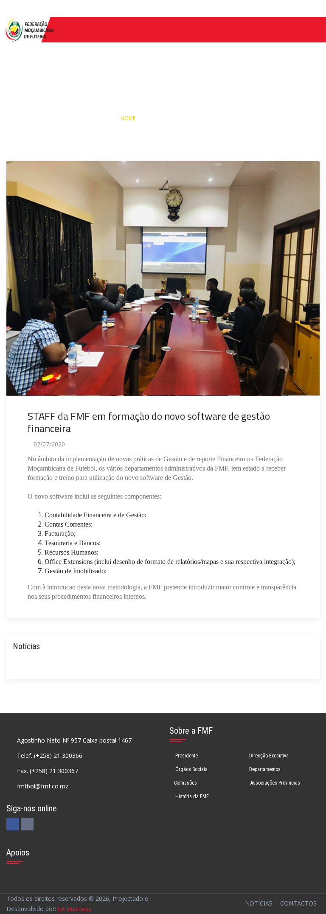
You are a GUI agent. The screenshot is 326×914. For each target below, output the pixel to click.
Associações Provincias (274, 783)
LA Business (74, 909)
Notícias (161, 118)
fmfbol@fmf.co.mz (42, 786)
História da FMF (191, 796)
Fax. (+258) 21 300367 (47, 771)
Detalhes (198, 118)
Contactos (298, 903)
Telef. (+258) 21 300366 (49, 755)
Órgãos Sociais (191, 769)
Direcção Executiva (269, 756)
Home (128, 118)
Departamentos (265, 769)
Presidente (186, 756)
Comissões (185, 783)
